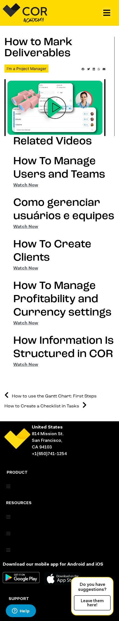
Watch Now (25, 185)
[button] (106, 13)
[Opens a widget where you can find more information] (21, 611)
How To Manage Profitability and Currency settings (62, 299)
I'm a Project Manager (26, 68)
